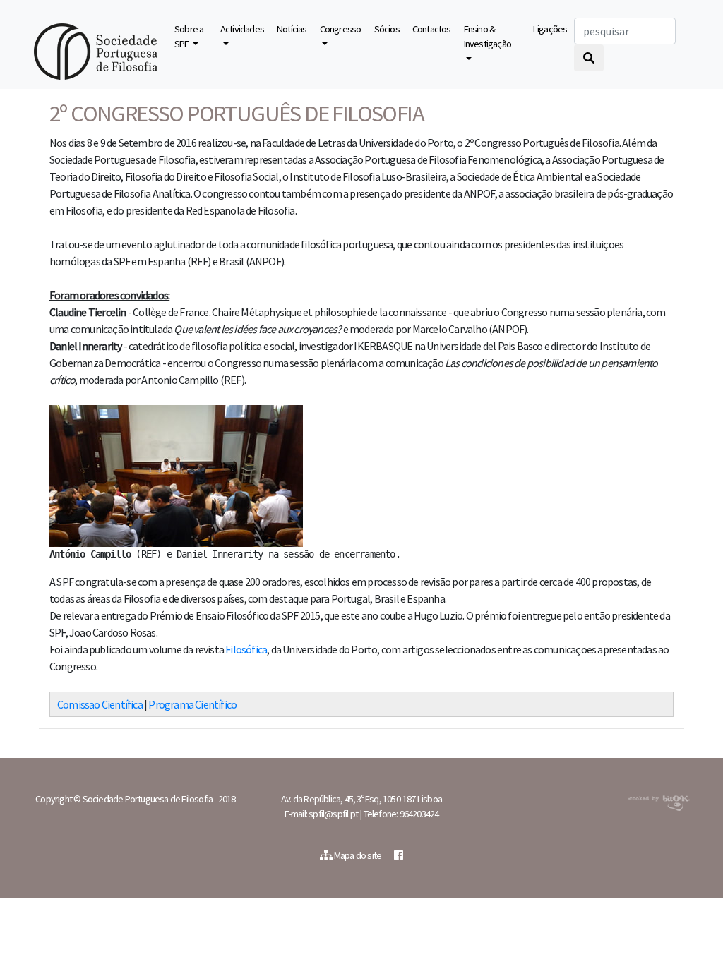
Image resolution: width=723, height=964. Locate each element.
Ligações (550, 29)
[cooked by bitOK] (658, 800)
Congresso (341, 29)
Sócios (387, 29)
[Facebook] (398, 855)
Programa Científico (192, 704)
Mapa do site (358, 855)
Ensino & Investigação (487, 37)
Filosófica (246, 649)
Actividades (242, 29)
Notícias (292, 29)
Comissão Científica (100, 704)
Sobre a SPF (188, 37)
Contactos (431, 29)
